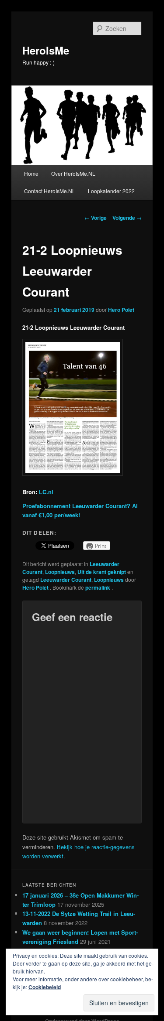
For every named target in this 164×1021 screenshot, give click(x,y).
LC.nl (46, 492)
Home (31, 173)
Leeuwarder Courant (65, 580)
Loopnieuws (60, 572)
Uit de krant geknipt (101, 572)
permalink (98, 587)
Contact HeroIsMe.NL (49, 191)
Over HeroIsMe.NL (73, 173)
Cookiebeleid (44, 987)
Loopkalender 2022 (111, 191)
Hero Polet (121, 310)
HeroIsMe (45, 50)
